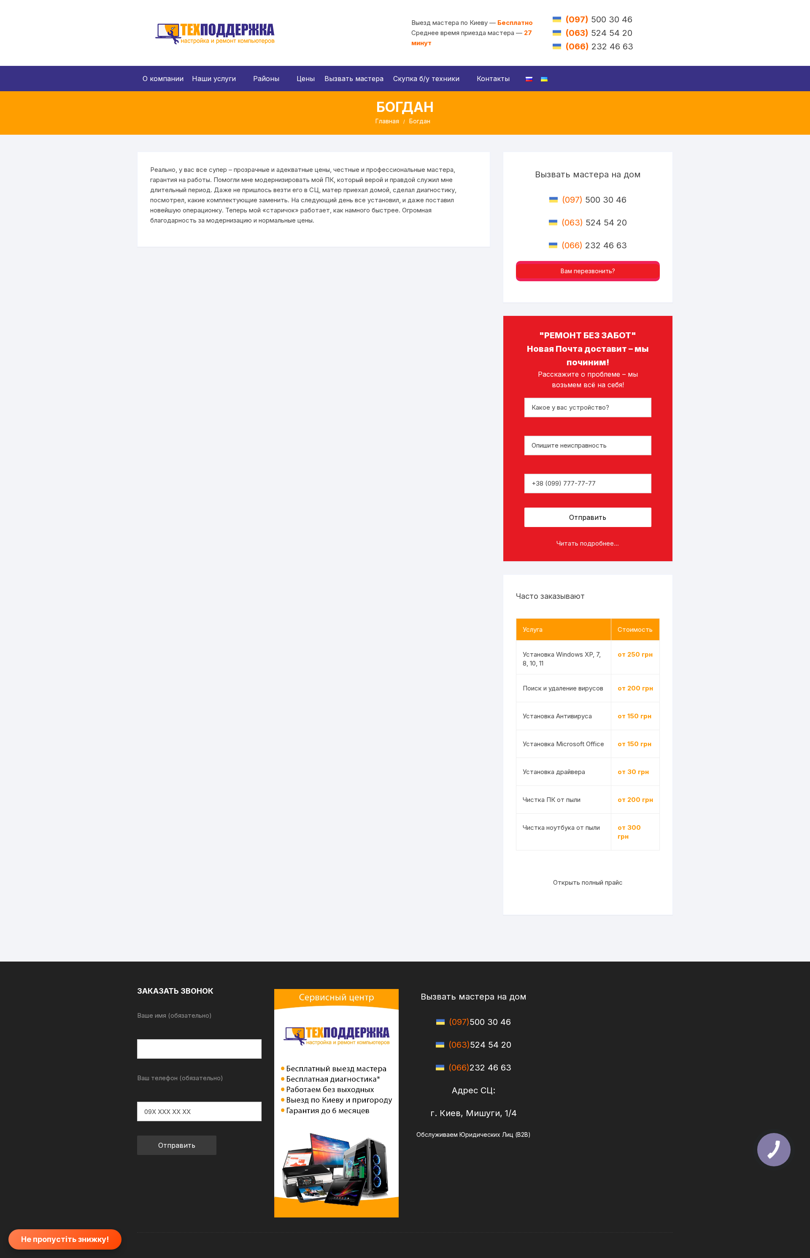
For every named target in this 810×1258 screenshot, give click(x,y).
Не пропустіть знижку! (65, 1239)
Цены (306, 78)
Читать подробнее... (587, 543)
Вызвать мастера (353, 78)
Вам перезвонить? (588, 270)
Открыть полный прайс (588, 882)
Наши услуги (214, 78)
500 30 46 (598, 19)
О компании (163, 78)
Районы (266, 78)
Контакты (493, 78)
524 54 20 (598, 33)
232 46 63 (599, 46)
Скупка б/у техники (426, 78)
